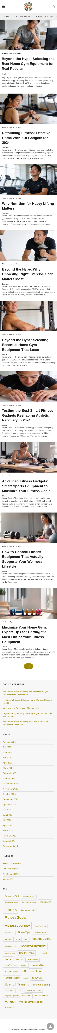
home (8, 959)
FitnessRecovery (40, 926)
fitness (11, 909)
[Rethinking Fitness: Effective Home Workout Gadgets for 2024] (28, 109)
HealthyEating (41, 938)
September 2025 (10, 799)
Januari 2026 (9, 778)
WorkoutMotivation (31, 1001)
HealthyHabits (10, 947)
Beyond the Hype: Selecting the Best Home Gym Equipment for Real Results (28, 64)
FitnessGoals (15, 917)
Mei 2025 (7, 820)
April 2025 (7, 825)
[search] (54, 6)
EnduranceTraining (29, 902)
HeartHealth (42, 953)
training (20, 991)
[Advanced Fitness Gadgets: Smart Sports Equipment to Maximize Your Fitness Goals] (28, 457)
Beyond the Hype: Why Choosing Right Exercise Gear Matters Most (27, 274)
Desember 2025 (10, 783)
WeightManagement (12, 996)
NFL (24, 971)
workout (10, 1001)
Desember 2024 (10, 846)
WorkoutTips (9, 1008)
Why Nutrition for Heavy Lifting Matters (21, 708)
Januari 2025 (9, 841)
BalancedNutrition (29, 896)
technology (9, 991)
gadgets (8, 939)
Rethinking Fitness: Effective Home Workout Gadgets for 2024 (26, 138)
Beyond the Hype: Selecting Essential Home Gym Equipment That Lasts (25, 345)
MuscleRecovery (11, 972)
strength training (41, 984)
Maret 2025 (8, 830)
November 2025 (10, 789)
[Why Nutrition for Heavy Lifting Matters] (28, 179)
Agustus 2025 (9, 804)
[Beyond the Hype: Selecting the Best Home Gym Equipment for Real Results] (28, 35)
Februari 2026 (9, 773)
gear (18, 939)
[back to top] (50, 1026)
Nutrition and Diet (44, 16)
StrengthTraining (17, 984)
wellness (26, 995)
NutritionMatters (12, 978)
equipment (45, 901)
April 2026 (7, 763)
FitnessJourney (17, 925)
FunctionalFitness (40, 933)
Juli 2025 (7, 810)
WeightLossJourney (34, 990)
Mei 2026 (7, 757)
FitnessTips (24, 932)
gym (26, 939)
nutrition (35, 971)
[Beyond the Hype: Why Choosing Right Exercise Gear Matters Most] (28, 245)
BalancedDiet (12, 896)
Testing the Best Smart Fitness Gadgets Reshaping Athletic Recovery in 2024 (27, 415)
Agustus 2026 (9, 742)
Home (6, 16)
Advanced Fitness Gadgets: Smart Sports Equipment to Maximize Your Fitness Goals (26, 486)
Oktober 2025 (9, 794)
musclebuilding (38, 965)
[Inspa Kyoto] (28, 6)
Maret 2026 (8, 768)
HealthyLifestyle (33, 946)
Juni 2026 (7, 752)
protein (26, 978)
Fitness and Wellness (23, 16)
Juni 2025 (7, 815)
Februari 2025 (9, 836)
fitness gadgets (28, 910)
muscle (24, 965)
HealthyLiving (26, 952)
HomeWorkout (33, 959)
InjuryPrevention (11, 965)
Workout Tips (9, 879)
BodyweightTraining (11, 902)
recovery (37, 977)
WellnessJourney (41, 996)
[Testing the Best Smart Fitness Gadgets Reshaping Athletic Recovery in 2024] (28, 386)
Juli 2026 (7, 747)
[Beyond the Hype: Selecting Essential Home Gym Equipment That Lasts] (28, 316)
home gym (20, 960)
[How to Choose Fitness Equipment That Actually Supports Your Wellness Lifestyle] (28, 528)
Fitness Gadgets (10, 868)
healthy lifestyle (10, 953)
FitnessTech (9, 933)
